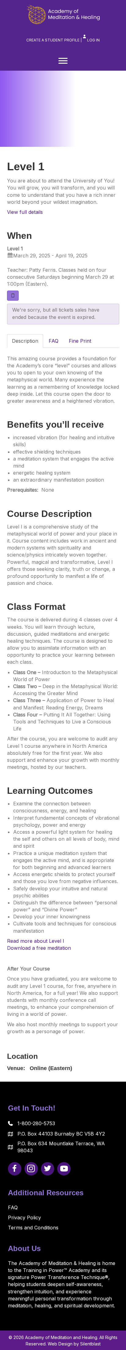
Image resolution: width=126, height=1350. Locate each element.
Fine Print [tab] (80, 341)
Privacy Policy (24, 1217)
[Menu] (63, 61)
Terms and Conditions (33, 1228)
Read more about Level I (35, 941)
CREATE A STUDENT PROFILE (53, 40)
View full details (25, 212)
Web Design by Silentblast (74, 1343)
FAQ (13, 1207)
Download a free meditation (39, 948)
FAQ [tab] (53, 341)
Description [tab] (25, 341)
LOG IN (93, 40)
